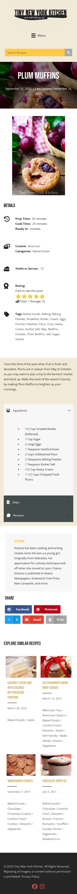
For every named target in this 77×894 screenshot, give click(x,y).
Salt (48, 334)
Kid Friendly (50, 735)
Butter (44, 319)
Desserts (47, 730)
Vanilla (19, 339)
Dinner (46, 819)
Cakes (31, 720)
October (20, 334)
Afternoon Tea (51, 710)
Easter (60, 730)
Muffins (53, 329)
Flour (42, 324)
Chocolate (13, 808)
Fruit (50, 324)
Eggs (63, 319)
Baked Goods (41, 251)
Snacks (57, 740)
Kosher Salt (32, 329)
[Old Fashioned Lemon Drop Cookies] (56, 703)
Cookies (12, 824)
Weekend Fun (51, 839)
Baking (46, 314)
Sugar (55, 334)
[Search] (68, 52)
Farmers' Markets (26, 324)
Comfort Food (51, 725)
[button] (34, 886)
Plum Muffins (35, 334)
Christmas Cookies (19, 814)
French (58, 819)
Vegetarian (49, 746)
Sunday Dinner (51, 829)
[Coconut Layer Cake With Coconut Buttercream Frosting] (21, 703)
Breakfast (33, 319)
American (34, 246)
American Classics (53, 715)
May (44, 329)
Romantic (48, 824)
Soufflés (62, 824)
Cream (54, 319)
